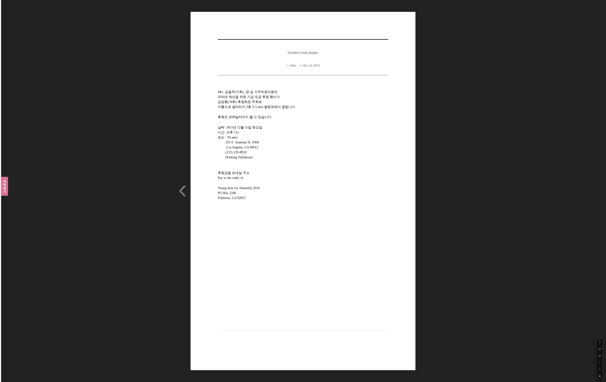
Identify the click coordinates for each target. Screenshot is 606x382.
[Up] (599, 362)
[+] (599, 349)
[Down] (599, 369)
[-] (599, 355)
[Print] (599, 375)
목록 (4, 186)
